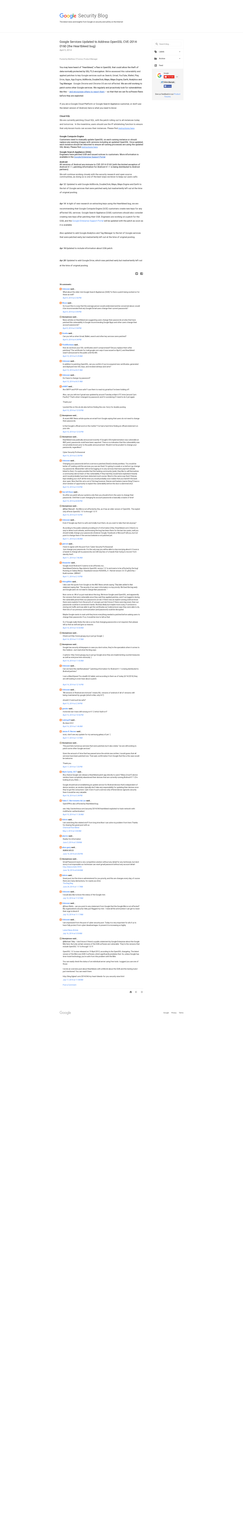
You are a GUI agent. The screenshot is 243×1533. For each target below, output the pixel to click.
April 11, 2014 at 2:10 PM (72, 577)
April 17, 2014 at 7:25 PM (72, 767)
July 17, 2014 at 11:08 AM (73, 980)
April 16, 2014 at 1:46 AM (73, 726)
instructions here (126, 128)
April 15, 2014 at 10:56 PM (73, 715)
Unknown (66, 289)
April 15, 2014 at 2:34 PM (72, 704)
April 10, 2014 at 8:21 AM (73, 370)
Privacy (174, 1013)
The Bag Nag (68, 883)
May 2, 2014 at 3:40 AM (72, 831)
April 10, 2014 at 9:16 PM (72, 515)
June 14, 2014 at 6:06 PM (73, 854)
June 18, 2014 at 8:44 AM (73, 870)
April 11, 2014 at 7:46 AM (73, 558)
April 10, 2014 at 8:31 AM (73, 382)
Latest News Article (70, 930)
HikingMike (67, 582)
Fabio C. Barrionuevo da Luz (74, 801)
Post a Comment (69, 985)
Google (166, 1013)
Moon (64, 303)
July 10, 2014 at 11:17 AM (73, 915)
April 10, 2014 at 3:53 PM (72, 487)
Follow (169, 86)
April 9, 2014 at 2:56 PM (72, 298)
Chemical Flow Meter (71, 828)
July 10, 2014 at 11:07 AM (73, 898)
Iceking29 (66, 720)
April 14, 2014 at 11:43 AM (73, 661)
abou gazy (66, 847)
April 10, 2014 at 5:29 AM (73, 356)
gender (65, 709)
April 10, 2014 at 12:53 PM (73, 410)
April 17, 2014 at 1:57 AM (73, 738)
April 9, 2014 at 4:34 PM (72, 340)
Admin (65, 820)
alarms (65, 836)
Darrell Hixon (68, 492)
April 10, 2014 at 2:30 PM (72, 456)
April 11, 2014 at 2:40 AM (73, 539)
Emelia (65, 333)
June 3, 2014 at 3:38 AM (72, 842)
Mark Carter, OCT (69, 772)
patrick (65, 544)
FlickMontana (68, 345)
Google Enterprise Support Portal (88, 221)
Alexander (66, 563)
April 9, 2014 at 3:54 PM (72, 328)
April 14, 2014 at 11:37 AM (73, 639)
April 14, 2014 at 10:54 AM (73, 628)
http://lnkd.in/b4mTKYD (72, 867)
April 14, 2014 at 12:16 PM (73, 685)
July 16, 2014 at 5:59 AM (72, 933)
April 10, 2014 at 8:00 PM (72, 501)
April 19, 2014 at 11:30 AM (73, 814)
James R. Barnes (69, 731)
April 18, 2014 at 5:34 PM (72, 796)
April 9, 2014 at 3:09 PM (72, 312)
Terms (181, 1013)
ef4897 (65, 386)
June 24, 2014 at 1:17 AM (73, 887)
